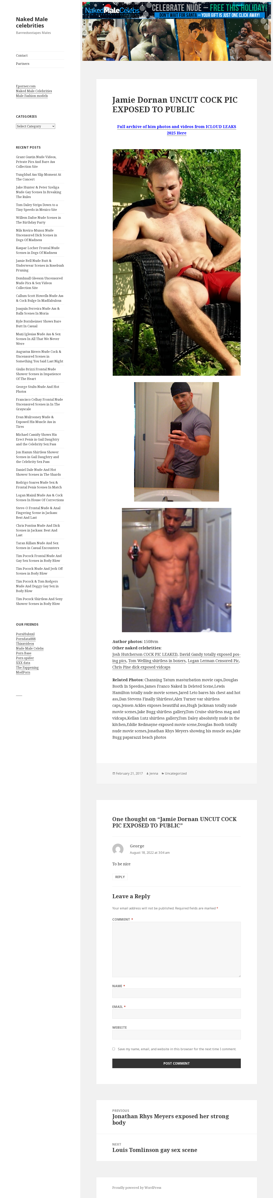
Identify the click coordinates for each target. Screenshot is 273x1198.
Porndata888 (26, 639)
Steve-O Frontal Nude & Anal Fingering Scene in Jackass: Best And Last (38, 513)
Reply (120, 877)
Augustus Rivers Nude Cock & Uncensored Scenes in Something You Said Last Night (39, 356)
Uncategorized (176, 773)
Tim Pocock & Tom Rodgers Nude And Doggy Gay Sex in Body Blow (37, 586)
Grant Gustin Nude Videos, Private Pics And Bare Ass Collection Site (36, 162)
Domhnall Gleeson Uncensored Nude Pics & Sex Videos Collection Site (39, 283)
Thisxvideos (25, 643)
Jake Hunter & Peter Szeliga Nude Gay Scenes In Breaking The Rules (38, 192)
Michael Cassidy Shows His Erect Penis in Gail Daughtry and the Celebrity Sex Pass (37, 439)
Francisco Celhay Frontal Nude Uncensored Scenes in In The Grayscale (39, 404)
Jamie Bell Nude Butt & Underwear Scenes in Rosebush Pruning (40, 265)
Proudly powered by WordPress (136, 1187)
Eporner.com (26, 86)
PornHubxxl (25, 634)
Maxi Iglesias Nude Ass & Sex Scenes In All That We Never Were (38, 339)
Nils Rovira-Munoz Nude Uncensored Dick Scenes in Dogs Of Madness (36, 235)
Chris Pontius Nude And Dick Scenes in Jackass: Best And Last (38, 530)
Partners (22, 63)
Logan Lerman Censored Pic (213, 660)
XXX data (23, 663)
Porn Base (23, 653)
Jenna (153, 773)
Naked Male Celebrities (34, 91)
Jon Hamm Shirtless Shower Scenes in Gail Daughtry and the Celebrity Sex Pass (37, 457)
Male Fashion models (32, 96)
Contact (22, 55)
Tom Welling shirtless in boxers (157, 660)
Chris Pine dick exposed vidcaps (141, 667)
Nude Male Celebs (30, 648)
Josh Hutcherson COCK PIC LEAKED (144, 654)
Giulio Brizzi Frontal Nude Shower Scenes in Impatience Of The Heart (38, 374)
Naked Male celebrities (32, 22)
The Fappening (27, 667)
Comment (122, 919)
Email (119, 1007)
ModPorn (23, 672)
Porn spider (25, 658)
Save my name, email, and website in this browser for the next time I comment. (177, 1049)
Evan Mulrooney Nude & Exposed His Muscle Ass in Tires (36, 422)
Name (118, 986)
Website (119, 1027)
